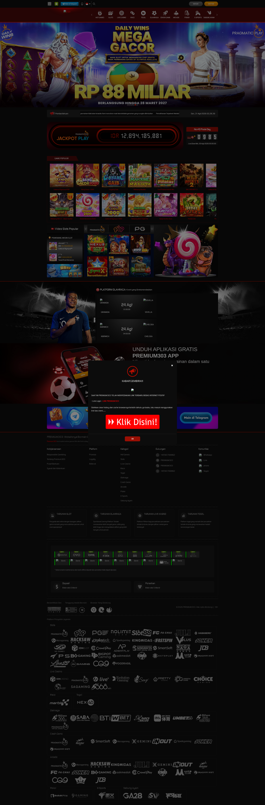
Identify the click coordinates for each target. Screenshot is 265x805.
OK (132, 438)
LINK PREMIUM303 (110, 401)
